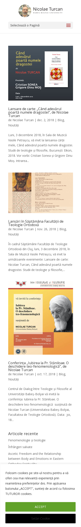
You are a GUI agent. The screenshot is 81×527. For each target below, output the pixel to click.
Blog (60, 120)
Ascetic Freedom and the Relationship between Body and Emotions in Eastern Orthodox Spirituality (36, 459)
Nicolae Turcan (23, 120)
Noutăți (13, 125)
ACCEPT (40, 507)
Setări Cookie (40, 518)
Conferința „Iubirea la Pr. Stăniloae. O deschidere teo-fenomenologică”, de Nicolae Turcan (38, 366)
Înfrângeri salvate (20, 447)
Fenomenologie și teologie (27, 440)
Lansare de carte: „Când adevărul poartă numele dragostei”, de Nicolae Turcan (38, 112)
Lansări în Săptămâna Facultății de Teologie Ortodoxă (36, 223)
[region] (40, 495)
